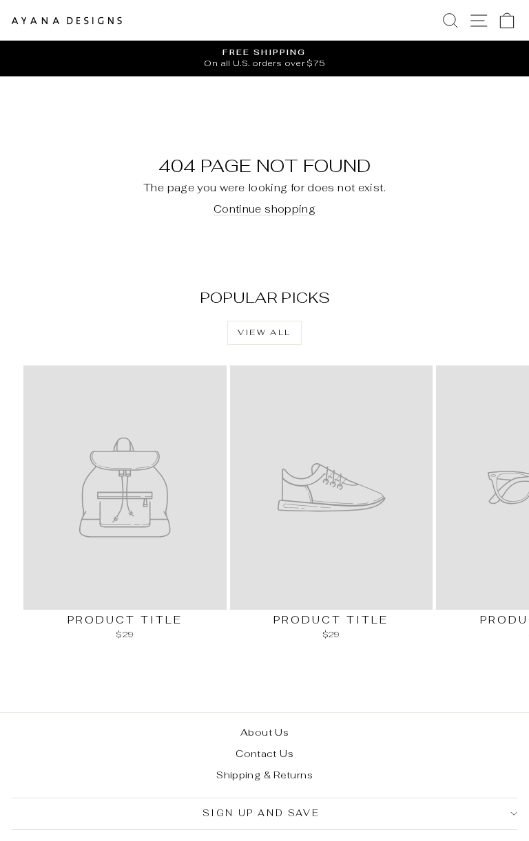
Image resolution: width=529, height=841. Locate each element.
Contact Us (264, 753)
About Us (264, 732)
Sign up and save (261, 813)
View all (264, 332)
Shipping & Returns (264, 775)
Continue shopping (264, 208)
